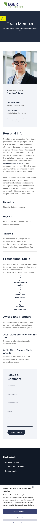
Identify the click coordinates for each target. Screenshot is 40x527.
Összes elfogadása (20, 511)
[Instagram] (20, 120)
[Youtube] (25, 120)
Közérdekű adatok (12, 462)
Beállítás (20, 517)
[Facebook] (9, 120)
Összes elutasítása (20, 523)
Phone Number (13, 103)
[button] (3, 18)
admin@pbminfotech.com (16, 113)
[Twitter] (14, 120)
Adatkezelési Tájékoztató (14, 467)
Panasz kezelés (11, 471)
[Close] (35, 487)
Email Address (13, 110)
